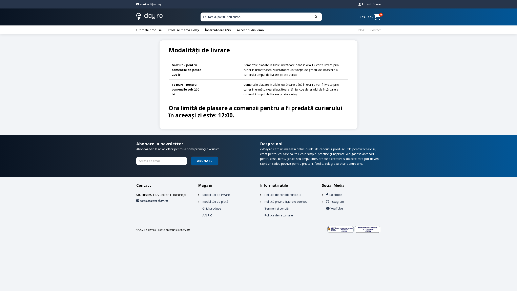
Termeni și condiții (276, 208)
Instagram (336, 201)
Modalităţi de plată (215, 201)
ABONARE (204, 161)
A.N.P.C (207, 215)
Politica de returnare (278, 215)
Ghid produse (211, 208)
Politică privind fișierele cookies (285, 201)
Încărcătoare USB (218, 30)
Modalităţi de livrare (216, 195)
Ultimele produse (149, 30)
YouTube (336, 208)
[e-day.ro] (149, 17)
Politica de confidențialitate (283, 195)
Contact (375, 30)
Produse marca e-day (183, 30)
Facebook (335, 195)
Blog (361, 30)
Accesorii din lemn (250, 30)
